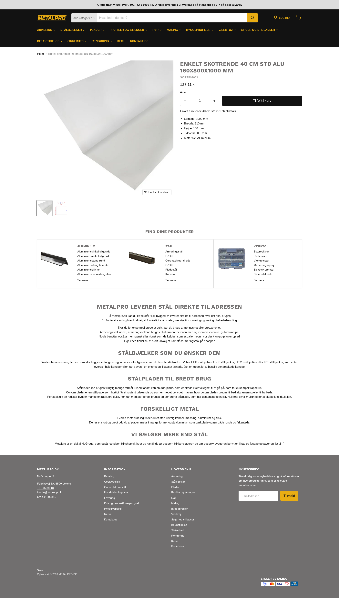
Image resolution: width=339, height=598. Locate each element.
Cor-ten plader (75, 392)
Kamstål (170, 274)
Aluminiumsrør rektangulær (94, 274)
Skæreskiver (261, 251)
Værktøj (226, 29)
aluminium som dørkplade (192, 422)
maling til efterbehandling (221, 320)
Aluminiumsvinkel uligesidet (94, 251)
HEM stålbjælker (246, 362)
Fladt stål (171, 269)
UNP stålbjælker (223, 362)
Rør (155, 29)
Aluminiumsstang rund (91, 260)
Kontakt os (139, 41)
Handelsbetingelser (116, 492)
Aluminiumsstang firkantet (93, 265)
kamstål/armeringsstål (185, 341)
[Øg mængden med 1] (215, 101)
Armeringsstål (173, 251)
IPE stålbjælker (273, 362)
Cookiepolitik (112, 481)
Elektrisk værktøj (264, 269)
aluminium (204, 418)
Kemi (120, 41)
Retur (107, 514)
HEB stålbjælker (201, 362)
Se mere (82, 280)
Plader (96, 29)
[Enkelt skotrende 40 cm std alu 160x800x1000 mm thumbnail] (44, 208)
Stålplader (83, 388)
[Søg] (252, 17)
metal (169, 320)
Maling (173, 29)
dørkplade (166, 388)
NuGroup (87, 443)
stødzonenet (213, 327)
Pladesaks (260, 256)
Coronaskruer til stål (177, 260)
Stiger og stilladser (258, 29)
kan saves (135, 366)
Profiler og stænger (127, 29)
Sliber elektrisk (263, 274)
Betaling (109, 476)
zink (218, 418)
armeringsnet (190, 327)
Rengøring (101, 41)
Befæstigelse (48, 41)
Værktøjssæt (261, 260)
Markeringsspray (264, 265)
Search (41, 570)
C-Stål (169, 256)
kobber (179, 418)
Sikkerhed (75, 41)
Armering (45, 29)
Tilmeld (289, 496)
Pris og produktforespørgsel (121, 503)
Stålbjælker (71, 29)
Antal (183, 92)
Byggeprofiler (198, 29)
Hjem (40, 53)
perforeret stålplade (177, 396)
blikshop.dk (128, 443)
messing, (191, 418)
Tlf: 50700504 (45, 488)
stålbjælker (174, 362)
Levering (109, 497)
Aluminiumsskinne (88, 269)
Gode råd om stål (115, 487)
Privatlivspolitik (113, 508)
